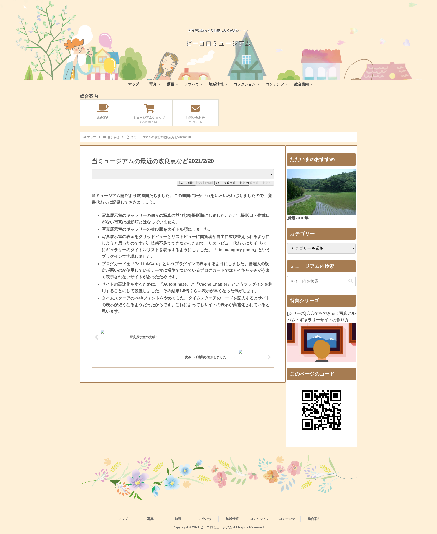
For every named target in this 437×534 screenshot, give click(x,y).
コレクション (259, 519)
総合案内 (314, 519)
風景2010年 (298, 218)
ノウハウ (205, 519)
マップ (123, 519)
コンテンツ (287, 519)
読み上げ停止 (205, 183)
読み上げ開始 (186, 183)
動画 (178, 519)
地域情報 (232, 519)
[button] (351, 281)
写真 (150, 519)
